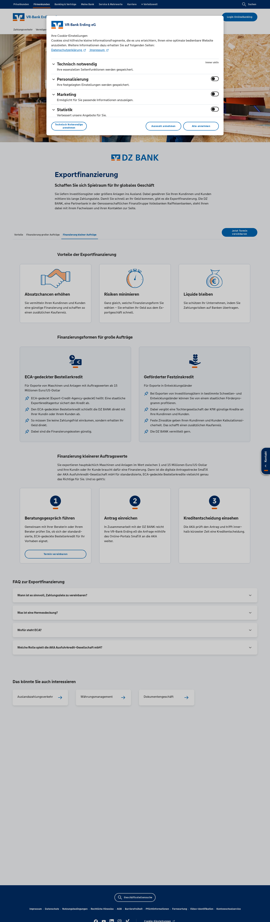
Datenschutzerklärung (67, 50)
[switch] (215, 78)
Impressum (97, 50)
